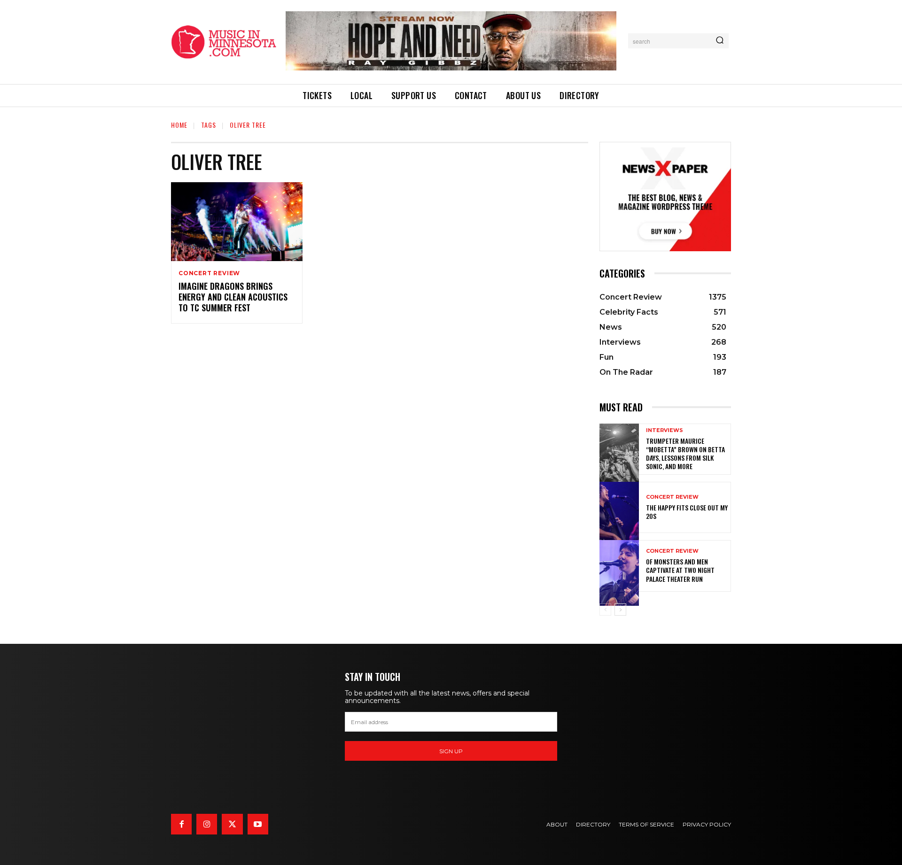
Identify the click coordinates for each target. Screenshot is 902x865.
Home (179, 125)
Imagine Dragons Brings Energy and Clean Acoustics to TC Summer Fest (233, 297)
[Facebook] (181, 824)
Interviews (664, 430)
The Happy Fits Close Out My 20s (687, 511)
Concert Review (209, 273)
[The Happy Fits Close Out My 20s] (619, 507)
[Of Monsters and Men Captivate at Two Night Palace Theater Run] (619, 565)
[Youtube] (258, 824)
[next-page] (620, 609)
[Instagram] (206, 824)
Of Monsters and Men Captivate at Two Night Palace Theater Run (680, 569)
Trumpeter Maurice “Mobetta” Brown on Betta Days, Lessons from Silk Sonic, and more (685, 453)
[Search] (720, 40)
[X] (232, 824)
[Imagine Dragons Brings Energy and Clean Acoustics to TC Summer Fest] (237, 221)
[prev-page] (605, 609)
